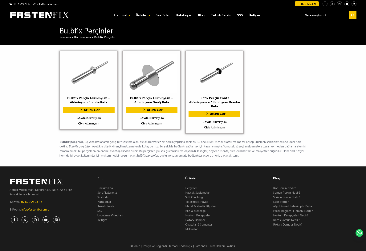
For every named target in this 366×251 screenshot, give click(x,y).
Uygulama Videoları (110, 215)
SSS (240, 15)
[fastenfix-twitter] (332, 3)
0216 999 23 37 (22, 4)
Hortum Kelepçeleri (198, 215)
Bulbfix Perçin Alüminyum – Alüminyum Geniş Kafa (151, 100)
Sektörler (163, 15)
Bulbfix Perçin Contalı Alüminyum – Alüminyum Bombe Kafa (214, 102)
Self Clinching (194, 197)
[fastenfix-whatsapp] (359, 233)
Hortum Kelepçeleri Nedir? (290, 215)
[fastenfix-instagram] (339, 3)
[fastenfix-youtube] (346, 3)
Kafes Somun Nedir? (286, 220)
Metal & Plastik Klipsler (200, 206)
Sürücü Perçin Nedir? (286, 197)
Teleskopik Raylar (196, 201)
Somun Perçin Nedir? (286, 192)
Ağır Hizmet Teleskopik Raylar (293, 206)
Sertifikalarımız (107, 192)
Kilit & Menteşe (195, 211)
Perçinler (65, 37)
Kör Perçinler (82, 37)
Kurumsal (120, 15)
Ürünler (141, 15)
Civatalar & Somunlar (198, 224)
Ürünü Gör (91, 110)
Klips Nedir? (281, 201)
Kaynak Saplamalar (197, 192)
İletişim (254, 15)
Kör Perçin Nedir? (284, 188)
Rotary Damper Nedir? (288, 224)
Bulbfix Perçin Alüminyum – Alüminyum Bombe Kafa (88, 100)
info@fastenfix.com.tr (48, 4)
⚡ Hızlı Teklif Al (307, 3)
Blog (201, 15)
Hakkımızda (105, 188)
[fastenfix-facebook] (325, 3)
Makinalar (191, 229)
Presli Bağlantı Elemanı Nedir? (293, 211)
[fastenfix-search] (352, 15)
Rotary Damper (195, 220)
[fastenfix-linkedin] (354, 3)
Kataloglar (184, 15)
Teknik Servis (221, 15)
